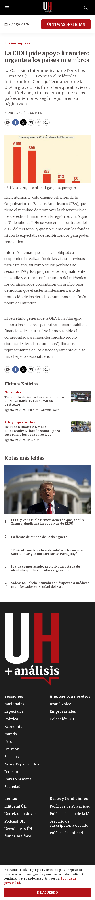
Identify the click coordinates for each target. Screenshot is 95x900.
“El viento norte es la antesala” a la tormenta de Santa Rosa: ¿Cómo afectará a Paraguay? (49, 552)
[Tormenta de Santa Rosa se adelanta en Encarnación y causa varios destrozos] (81, 396)
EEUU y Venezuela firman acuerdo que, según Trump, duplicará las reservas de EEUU (47, 522)
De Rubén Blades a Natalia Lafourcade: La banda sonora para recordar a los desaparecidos (32, 431)
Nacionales (12, 392)
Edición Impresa (17, 43)
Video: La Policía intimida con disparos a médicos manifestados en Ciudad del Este (50, 585)
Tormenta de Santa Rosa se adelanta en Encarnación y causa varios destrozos (34, 401)
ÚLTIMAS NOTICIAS (66, 24)
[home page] (47, 7)
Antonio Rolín (50, 410)
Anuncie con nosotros (70, 696)
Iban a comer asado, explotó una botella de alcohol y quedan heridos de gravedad (45, 568)
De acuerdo (47, 892)
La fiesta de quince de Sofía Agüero (39, 537)
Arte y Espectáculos (19, 422)
